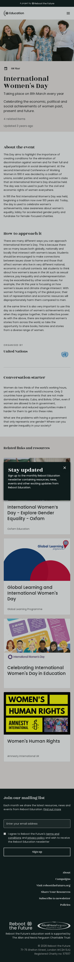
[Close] (65, 468)
